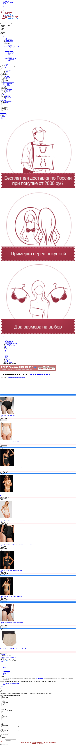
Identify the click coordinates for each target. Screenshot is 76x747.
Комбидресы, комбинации (13, 46)
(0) (1, 416)
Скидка (23, 377)
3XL (3, 95)
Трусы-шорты (8, 96)
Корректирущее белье (7, 36)
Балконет (7, 92)
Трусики (4, 94)
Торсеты (7, 67)
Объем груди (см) (4, 726)
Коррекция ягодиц (9, 341)
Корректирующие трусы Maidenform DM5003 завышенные (12, 441)
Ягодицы (4, 78)
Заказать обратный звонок (5, 20)
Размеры (4, 3)
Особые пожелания (4, 734)
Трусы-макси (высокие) (10, 98)
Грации (6, 349)
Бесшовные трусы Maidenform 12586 (7, 494)
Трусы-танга (8, 99)
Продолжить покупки (4, 657)
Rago (3, 73)
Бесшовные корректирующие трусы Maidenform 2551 (11, 596)
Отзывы (20, 377)
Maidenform (4, 71)
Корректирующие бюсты (10, 345)
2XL (3, 94)
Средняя (3, 82)
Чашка (1, 729)
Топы (6, 346)
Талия (3, 75)
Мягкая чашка (8, 90)
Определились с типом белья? (6, 710)
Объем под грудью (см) (5, 727)
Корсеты (7, 71)
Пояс (3, 717)
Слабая (3, 83)
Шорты (6, 74)
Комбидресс (4, 716)
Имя (1, 738)
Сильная (3, 81)
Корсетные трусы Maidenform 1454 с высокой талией (11, 570)
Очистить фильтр (3, 114)
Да (2, 723)
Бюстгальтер (4, 712)
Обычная (4, 86)
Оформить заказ (13, 657)
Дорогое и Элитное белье (8, 82)
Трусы (6, 73)
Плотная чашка (8, 89)
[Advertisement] (36, 56)
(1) (1, 495)
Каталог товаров (6, 40)
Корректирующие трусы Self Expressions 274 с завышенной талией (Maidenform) (16, 544)
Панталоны (7, 77)
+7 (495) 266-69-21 (4, 19)
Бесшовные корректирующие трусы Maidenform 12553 (11, 467)
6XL (3, 99)
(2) (1, 468)
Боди (6, 65)
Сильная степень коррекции (11, 42)
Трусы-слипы (8, 97)
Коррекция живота (9, 39)
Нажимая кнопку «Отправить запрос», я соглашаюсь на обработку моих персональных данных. (21, 745)
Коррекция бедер (9, 41)
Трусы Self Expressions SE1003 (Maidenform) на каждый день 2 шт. (13, 648)
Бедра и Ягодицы (5, 699)
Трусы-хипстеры (8, 101)
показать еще (3, 100)
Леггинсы (7, 78)
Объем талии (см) (4, 730)
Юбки (6, 79)
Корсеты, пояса (11, 47)
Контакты (5, 5)
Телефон (2, 740)
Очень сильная (5, 705)
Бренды (4, 4)
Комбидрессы (8, 69)
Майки (6, 347)
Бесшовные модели (9, 80)
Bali (2, 72)
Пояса (6, 72)
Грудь (3, 696)
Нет (2, 711)
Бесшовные (7, 86)
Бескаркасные (8, 91)
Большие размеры (8, 344)
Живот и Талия (5, 697)
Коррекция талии (9, 38)
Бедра (3, 79)
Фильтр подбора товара (40, 374)
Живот (3, 76)
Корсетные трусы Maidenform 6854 (7, 415)
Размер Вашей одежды (5, 732)
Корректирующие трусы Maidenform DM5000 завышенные (12, 520)
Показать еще (3, 654)
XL (2, 93)
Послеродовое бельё (7, 83)
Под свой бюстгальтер (5, 722)
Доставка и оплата (6, 1)
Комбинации (8, 70)
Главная (4, 335)
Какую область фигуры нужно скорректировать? (10, 695)
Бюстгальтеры (6, 84)
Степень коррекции (4, 702)
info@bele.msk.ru (14, 20)
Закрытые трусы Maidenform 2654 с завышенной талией (11, 622)
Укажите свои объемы (4, 725)
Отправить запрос (4, 744)
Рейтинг (16, 377)
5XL (3, 97)
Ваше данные (3, 737)
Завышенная (4, 87)
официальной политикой (40, 678)
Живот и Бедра (5, 698)
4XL (3, 96)
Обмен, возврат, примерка (8, 2)
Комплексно (4, 701)
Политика (5, 6)
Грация (3, 715)
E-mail (2, 741)
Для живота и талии (12, 43)
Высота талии (3, 706)
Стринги (7, 76)
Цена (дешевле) (11, 377)
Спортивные (8, 85)
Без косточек (8, 88)
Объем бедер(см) (3, 731)
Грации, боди (10, 45)
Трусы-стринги (8, 95)
